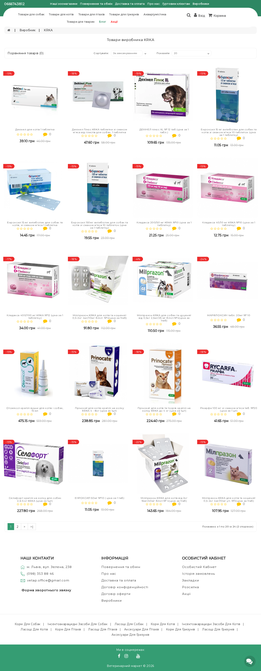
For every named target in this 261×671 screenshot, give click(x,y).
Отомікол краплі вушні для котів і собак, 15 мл (34, 409)
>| (31, 527)
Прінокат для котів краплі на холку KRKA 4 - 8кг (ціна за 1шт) (99, 409)
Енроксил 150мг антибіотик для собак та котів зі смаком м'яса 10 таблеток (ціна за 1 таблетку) (99, 225)
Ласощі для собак (129, 624)
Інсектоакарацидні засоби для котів (211, 624)
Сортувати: (101, 53)
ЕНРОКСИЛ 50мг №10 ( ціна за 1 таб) (99, 497)
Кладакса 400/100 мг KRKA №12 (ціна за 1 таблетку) (35, 316)
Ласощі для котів (34, 629)
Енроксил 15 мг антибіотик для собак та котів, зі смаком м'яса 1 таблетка (35, 224)
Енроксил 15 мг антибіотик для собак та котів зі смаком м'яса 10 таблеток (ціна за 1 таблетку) (229, 132)
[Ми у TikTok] (143, 656)
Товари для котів (61, 14)
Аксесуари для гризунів (130, 635)
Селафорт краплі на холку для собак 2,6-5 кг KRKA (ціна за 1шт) (35, 499)
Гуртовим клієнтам (176, 3)
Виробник (28, 30)
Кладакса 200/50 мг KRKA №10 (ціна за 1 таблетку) (164, 224)
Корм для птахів (68, 629)
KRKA (48, 30)
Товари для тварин (81, 21)
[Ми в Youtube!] (138, 656)
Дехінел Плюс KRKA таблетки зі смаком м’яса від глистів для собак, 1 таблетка (99, 131)
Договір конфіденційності (124, 587)
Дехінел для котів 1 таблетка (35, 129)
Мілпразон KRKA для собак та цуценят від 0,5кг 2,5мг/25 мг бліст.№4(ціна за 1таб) (164, 318)
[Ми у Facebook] (120, 656)
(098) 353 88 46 (40, 574)
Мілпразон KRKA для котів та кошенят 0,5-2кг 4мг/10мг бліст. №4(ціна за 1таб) (99, 316)
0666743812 (14, 4)
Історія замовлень (198, 574)
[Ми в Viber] (132, 656)
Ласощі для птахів (102, 629)
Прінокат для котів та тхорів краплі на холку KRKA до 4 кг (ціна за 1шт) (164, 409)
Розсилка (190, 587)
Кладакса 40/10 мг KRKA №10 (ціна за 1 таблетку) (228, 224)
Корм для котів (163, 624)
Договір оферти (115, 594)
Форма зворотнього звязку (46, 590)
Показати (163, 53)
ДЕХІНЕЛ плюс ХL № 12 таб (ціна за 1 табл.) (164, 131)
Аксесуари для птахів (141, 629)
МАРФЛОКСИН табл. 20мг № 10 (228, 315)
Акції (114, 21)
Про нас (153, 3)
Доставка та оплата (130, 3)
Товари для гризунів (124, 14)
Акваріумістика (155, 14)
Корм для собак (28, 624)
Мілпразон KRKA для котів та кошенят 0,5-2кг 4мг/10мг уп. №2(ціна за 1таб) (228, 499)
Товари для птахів (92, 14)
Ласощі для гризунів (218, 629)
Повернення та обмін (96, 3)
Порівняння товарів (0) (25, 53)
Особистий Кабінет (199, 567)
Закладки (190, 580)
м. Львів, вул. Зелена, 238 (49, 567)
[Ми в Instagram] (126, 656)
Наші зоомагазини (63, 3)
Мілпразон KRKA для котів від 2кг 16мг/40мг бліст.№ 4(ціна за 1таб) (164, 499)
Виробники (201, 3)
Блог (102, 21)
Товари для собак (31, 14)
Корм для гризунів (180, 629)
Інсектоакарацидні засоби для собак (77, 624)
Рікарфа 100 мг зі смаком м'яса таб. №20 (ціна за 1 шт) (228, 409)
